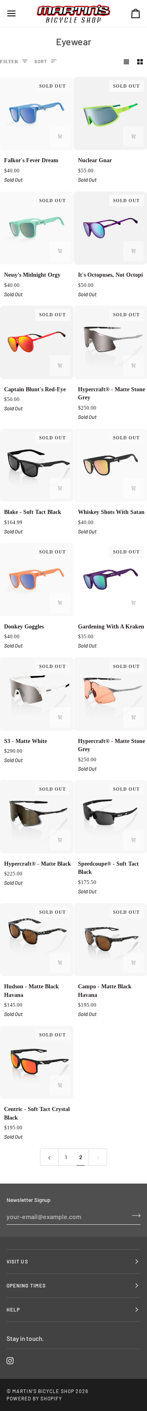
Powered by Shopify (34, 1398)
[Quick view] (60, 136)
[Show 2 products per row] (140, 62)
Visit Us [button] (17, 1261)
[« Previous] (49, 1157)
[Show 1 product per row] (127, 62)
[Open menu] (19, 13)
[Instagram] (10, 1361)
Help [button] (13, 1309)
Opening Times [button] (26, 1285)
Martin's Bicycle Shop (43, 1391)
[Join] (133, 1215)
